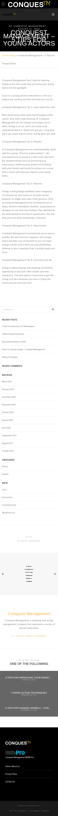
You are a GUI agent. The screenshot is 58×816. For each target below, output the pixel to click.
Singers (5, 474)
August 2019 (7, 443)
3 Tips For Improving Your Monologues (18, 326)
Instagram (34, 811)
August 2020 (7, 420)
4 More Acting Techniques (13, 334)
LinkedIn (45, 811)
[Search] (53, 310)
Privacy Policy (11, 774)
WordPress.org (8, 513)
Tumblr (29, 581)
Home (5, 55)
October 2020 (8, 412)
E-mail (29, 566)
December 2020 (9, 397)
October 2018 (8, 451)
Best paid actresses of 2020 (14, 342)
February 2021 (8, 389)
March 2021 (7, 381)
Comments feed (9, 505)
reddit (29, 578)
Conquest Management (30, 26)
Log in (4, 489)
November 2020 (9, 405)
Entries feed (7, 497)
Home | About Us (12, 766)
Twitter (29, 572)
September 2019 (9, 435)
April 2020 (6, 428)
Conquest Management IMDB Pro (19, 757)
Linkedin (29, 575)
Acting (5, 466)
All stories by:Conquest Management (29, 636)
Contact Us (10, 782)
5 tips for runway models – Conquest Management (23, 349)
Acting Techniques (10, 357)
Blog (13, 55)
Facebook (29, 569)
